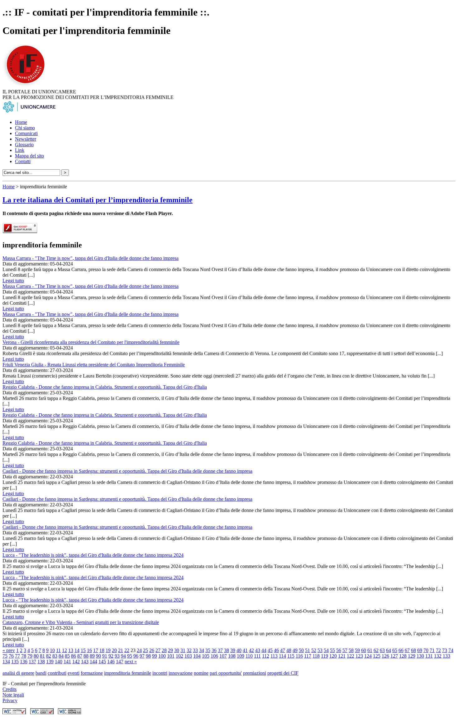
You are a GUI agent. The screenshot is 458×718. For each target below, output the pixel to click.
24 (139, 650)
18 (101, 650)
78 (23, 656)
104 (197, 656)
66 (400, 650)
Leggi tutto (13, 280)
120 (333, 656)
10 (52, 650)
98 (148, 656)
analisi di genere (18, 673)
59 (357, 650)
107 (223, 656)
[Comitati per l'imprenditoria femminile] (26, 86)
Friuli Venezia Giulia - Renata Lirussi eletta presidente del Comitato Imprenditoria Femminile (93, 364)
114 (282, 656)
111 (257, 656)
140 (58, 661)
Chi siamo (25, 127)
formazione (92, 673)
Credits (9, 689)
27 (157, 650)
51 (307, 650)
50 (301, 650)
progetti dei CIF (282, 673)
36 (214, 650)
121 (342, 656)
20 (114, 650)
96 (135, 656)
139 (50, 661)
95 (129, 656)
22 (126, 650)
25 (145, 650)
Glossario (24, 144)
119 (324, 656)
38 (226, 650)
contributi (57, 673)
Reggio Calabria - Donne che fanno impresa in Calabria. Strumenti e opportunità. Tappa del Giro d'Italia (104, 387)
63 (382, 650)
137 (32, 661)
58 (351, 650)
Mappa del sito (29, 155)
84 (61, 656)
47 (282, 650)
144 (93, 661)
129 (411, 656)
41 (245, 650)
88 (85, 656)
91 (104, 656)
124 (368, 656)
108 (232, 656)
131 (429, 656)
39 (232, 650)
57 (344, 650)
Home (21, 122)
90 (98, 656)
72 (438, 650)
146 (111, 661)
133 (446, 656)
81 (42, 656)
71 (432, 650)
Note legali (13, 694)
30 (176, 650)
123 (359, 656)
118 (316, 656)
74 (450, 650)
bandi (41, 673)
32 (189, 650)
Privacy (9, 700)
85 (67, 656)
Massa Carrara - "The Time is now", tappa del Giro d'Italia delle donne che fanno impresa (90, 258)
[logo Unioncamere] (28, 111)
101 (170, 656)
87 (79, 656)
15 (83, 650)
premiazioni (254, 673)
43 (257, 650)
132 (437, 656)
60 (363, 650)
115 (290, 656)
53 (319, 650)
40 (238, 650)
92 (110, 656)
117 (307, 656)
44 (263, 650)
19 (108, 650)
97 (142, 656)
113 (274, 656)
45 (270, 650)
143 (84, 661)
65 (394, 650)
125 (376, 656)
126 (385, 656)
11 (58, 650)
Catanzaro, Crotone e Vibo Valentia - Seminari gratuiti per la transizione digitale (80, 622)
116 (299, 656)
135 (15, 661)
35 (207, 650)
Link (19, 150)
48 (288, 650)
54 (326, 650)
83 (54, 656)
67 (407, 650)
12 (64, 650)
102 (179, 656)
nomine (201, 673)
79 (29, 656)
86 (73, 656)
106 (214, 656)
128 (403, 656)
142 (76, 661)
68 (413, 650)
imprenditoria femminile (127, 673)
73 (444, 650)
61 (369, 650)
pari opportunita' (226, 673)
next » (131, 661)
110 (249, 656)
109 (240, 656)
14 (76, 650)
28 (164, 650)
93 (117, 656)
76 (11, 656)
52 (313, 650)
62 (376, 650)
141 (67, 661)
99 (154, 656)
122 (350, 656)
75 (4, 656)
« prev (8, 650)
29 (170, 650)
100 (162, 656)
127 (394, 656)
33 (195, 650)
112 (265, 656)
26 (151, 650)
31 (182, 650)
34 (201, 650)
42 (251, 650)
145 (102, 661)
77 (17, 656)
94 (123, 656)
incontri (159, 673)
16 (89, 650)
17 (95, 650)
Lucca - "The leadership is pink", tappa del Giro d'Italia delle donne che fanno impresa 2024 (93, 555)
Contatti (23, 161)
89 (92, 656)
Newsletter (25, 139)
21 (120, 650)
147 (119, 661)
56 (338, 650)
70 (425, 650)
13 (70, 650)
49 (295, 650)
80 (36, 656)
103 (188, 656)
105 (205, 656)
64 (388, 650)
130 (420, 656)
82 (48, 656)
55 (332, 650)
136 (23, 661)
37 (220, 650)
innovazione (181, 673)
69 (419, 650)
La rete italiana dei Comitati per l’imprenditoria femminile (97, 200)
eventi (73, 673)
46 (276, 650)
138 (41, 661)
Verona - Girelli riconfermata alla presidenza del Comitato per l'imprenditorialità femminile (90, 342)
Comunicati (26, 133)
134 (6, 661)
